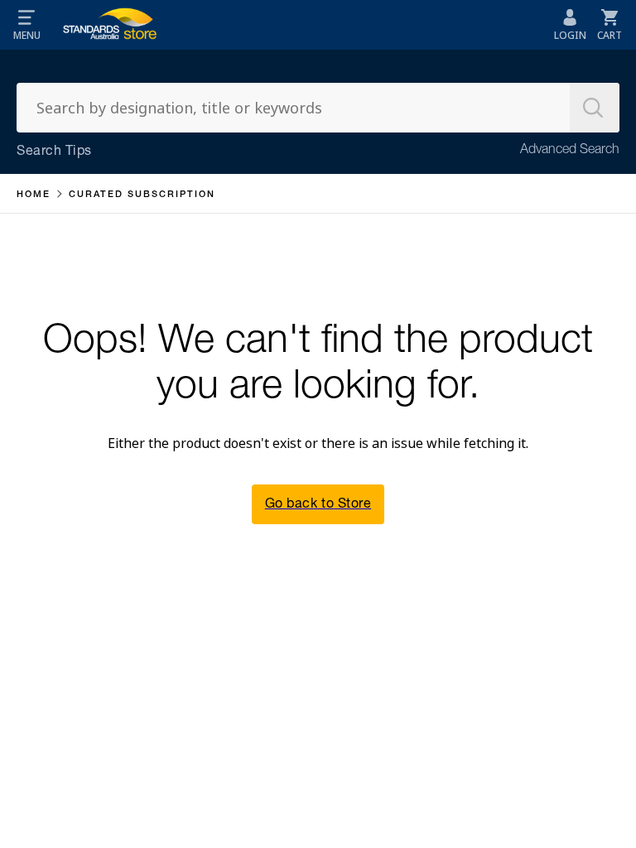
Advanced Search (569, 150)
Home (34, 195)
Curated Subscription (142, 195)
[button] (26, 25)
